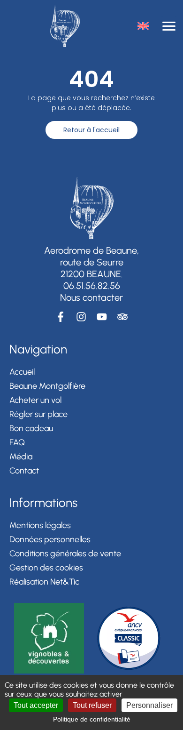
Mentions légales (40, 525)
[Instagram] (81, 316)
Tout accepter (36, 705)
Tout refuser (92, 705)
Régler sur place (38, 414)
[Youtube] (101, 316)
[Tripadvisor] (122, 316)
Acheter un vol (35, 400)
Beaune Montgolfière (47, 386)
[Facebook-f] (60, 316)
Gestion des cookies (46, 567)
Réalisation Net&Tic (44, 582)
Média (20, 456)
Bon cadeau (31, 428)
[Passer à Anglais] (143, 25)
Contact (24, 470)
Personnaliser (149, 705)
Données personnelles (50, 539)
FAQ (17, 442)
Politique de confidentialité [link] (91, 719)
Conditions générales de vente (65, 553)
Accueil (22, 372)
